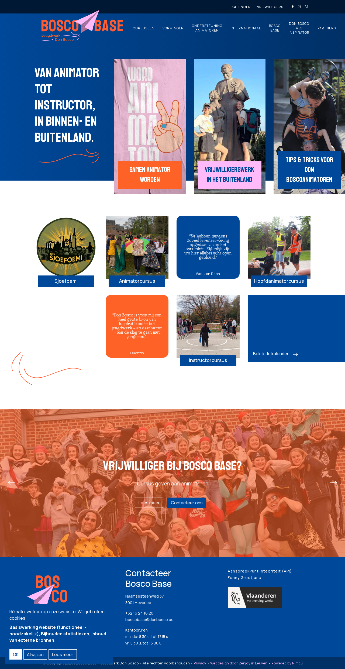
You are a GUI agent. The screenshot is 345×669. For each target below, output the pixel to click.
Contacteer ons (187, 503)
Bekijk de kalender (271, 354)
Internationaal (245, 28)
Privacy (200, 663)
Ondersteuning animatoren (207, 28)
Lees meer (149, 503)
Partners (327, 28)
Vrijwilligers (270, 7)
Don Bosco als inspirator (299, 28)
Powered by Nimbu (287, 663)
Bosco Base (275, 28)
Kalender (241, 7)
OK (16, 654)
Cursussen (143, 28)
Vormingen (173, 28)
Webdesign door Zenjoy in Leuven (238, 663)
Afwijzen (35, 654)
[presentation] (11, 483)
